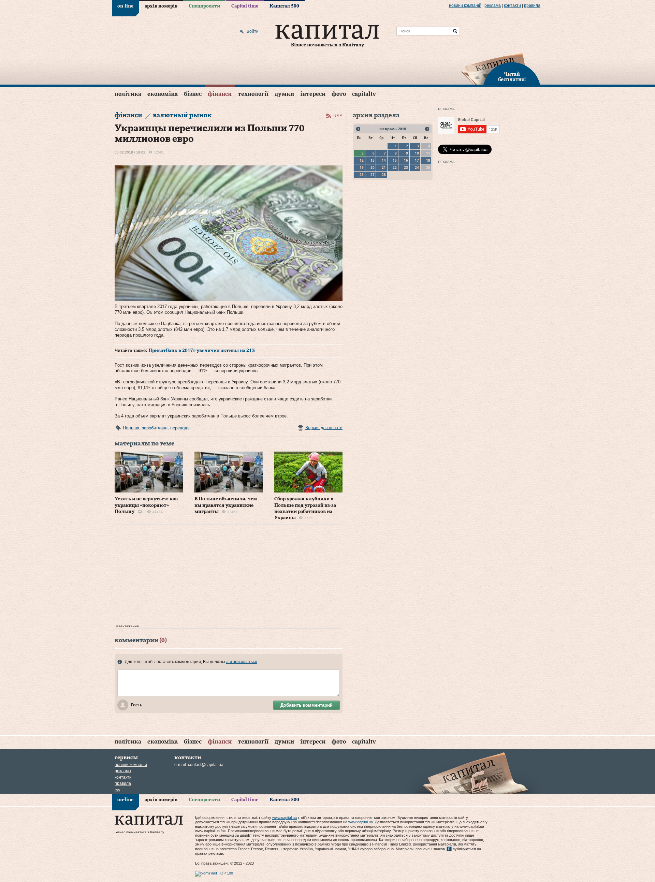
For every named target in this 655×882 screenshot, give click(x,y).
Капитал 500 (284, 6)
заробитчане (155, 427)
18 (428, 160)
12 (362, 160)
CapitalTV (364, 94)
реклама (492, 5)
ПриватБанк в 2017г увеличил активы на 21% (201, 350)
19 (362, 167)
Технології (253, 94)
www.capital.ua (284, 817)
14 (384, 160)
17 (417, 160)
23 (406, 167)
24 (417, 167)
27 (372, 174)
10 (417, 153)
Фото (339, 94)
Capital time (244, 6)
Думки (284, 94)
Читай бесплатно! (512, 77)
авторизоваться (241, 661)
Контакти (512, 5)
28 (384, 174)
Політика (128, 94)
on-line (125, 6)
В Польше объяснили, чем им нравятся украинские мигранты (225, 505)
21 (384, 167)
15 (395, 160)
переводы (180, 427)
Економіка (162, 94)
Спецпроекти (204, 6)
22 (395, 167)
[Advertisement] (229, 576)
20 (372, 167)
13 (372, 160)
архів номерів (161, 6)
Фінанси (220, 94)
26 (362, 174)
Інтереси (312, 94)
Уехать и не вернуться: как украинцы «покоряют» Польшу (146, 505)
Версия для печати (324, 427)
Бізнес (193, 94)
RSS (338, 115)
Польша (131, 427)
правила (532, 5)
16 (406, 160)
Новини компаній (465, 5)
